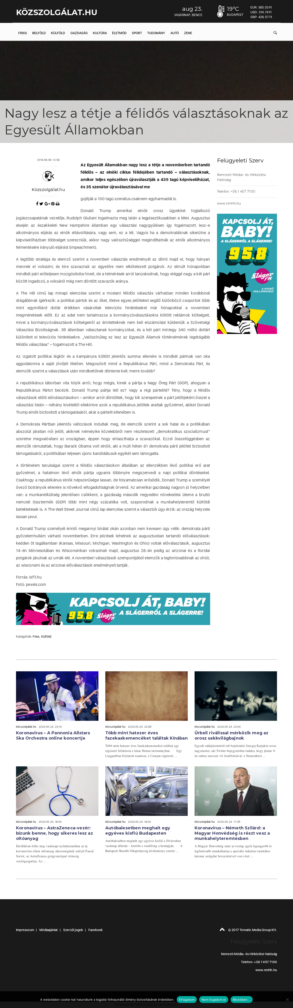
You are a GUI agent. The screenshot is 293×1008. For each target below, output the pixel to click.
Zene (188, 33)
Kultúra (100, 33)
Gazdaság (79, 33)
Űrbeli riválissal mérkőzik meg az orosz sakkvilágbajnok (232, 735)
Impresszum (25, 930)
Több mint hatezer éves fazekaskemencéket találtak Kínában (146, 735)
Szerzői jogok (73, 930)
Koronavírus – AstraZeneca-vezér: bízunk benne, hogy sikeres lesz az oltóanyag (54, 833)
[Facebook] (37, 204)
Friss (22, 33)
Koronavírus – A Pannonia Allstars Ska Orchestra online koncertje (53, 735)
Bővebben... (242, 999)
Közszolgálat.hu (48, 189)
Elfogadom (187, 999)
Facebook (95, 930)
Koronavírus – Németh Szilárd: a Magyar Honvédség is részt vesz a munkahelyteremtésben (232, 833)
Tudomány (156, 33)
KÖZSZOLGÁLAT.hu (56, 12)
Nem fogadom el (213, 999)
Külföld (58, 33)
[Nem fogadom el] (287, 999)
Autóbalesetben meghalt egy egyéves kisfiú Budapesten (137, 830)
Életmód (119, 33)
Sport (137, 33)
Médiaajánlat (48, 930)
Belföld (39, 33)
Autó (175, 33)
